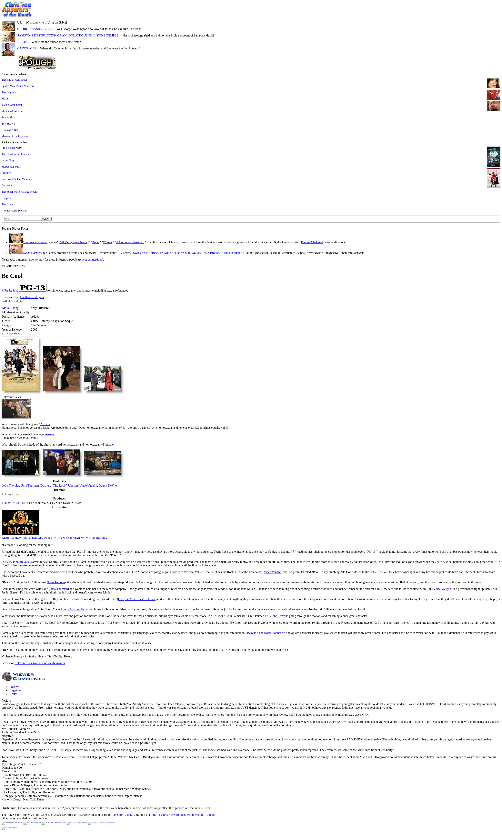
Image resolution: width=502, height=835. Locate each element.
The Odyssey (9, 92)
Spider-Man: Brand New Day (18, 86)
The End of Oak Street (14, 79)
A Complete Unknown (130, 242)
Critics (13, 694)
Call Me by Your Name (73, 242)
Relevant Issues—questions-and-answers (40, 663)
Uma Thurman (30, 485)
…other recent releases (14, 210)
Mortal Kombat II (11, 166)
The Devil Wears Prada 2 (15, 154)
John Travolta (10, 485)
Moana (5, 98)
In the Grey (8, 160)
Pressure (6, 172)
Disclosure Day (10, 129)
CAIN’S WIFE (26, 48)
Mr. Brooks (212, 252)
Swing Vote (140, 252)
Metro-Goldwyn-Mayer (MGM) (54, 537)
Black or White (161, 252)
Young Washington (12, 104)
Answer (45, 424)
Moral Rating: (10, 308)
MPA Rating (9, 290)
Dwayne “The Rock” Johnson (59, 485)
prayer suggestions (90, 259)
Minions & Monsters (13, 111)
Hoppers (6, 198)
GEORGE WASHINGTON (35, 29)
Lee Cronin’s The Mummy (16, 179)
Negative (15, 690)
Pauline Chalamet (312, 242)
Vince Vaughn (88, 485)
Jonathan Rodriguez (32, 297)
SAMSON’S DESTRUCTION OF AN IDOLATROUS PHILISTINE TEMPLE (68, 35)
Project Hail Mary (12, 147)
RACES (22, 42)
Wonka (107, 242)
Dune (95, 242)
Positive (14, 686)
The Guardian (232, 252)
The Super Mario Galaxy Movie (19, 191)
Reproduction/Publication (187, 814)
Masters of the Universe (15, 136)
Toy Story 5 (8, 123)
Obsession (7, 185)
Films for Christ (121, 814)
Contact (210, 814)
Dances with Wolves (188, 252)
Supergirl (7, 117)
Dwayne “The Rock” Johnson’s (265, 632)
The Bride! (8, 204)
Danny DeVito (108, 485)
